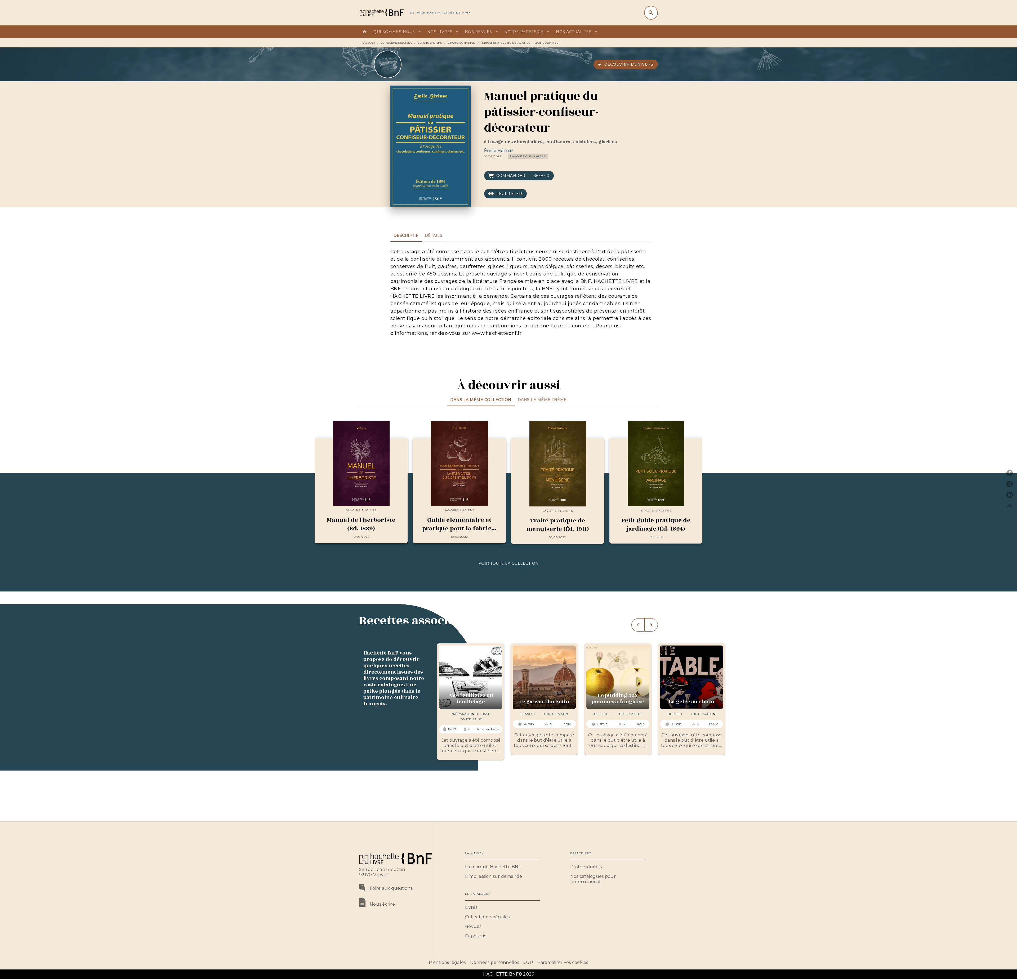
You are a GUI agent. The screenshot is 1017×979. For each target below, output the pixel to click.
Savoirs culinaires (461, 42)
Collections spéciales (396, 42)
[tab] (364, 31)
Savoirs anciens (429, 42)
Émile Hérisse (498, 150)
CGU (528, 962)
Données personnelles (494, 962)
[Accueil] (381, 12)
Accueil (369, 42)
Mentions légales (447, 962)
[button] (626, 64)
